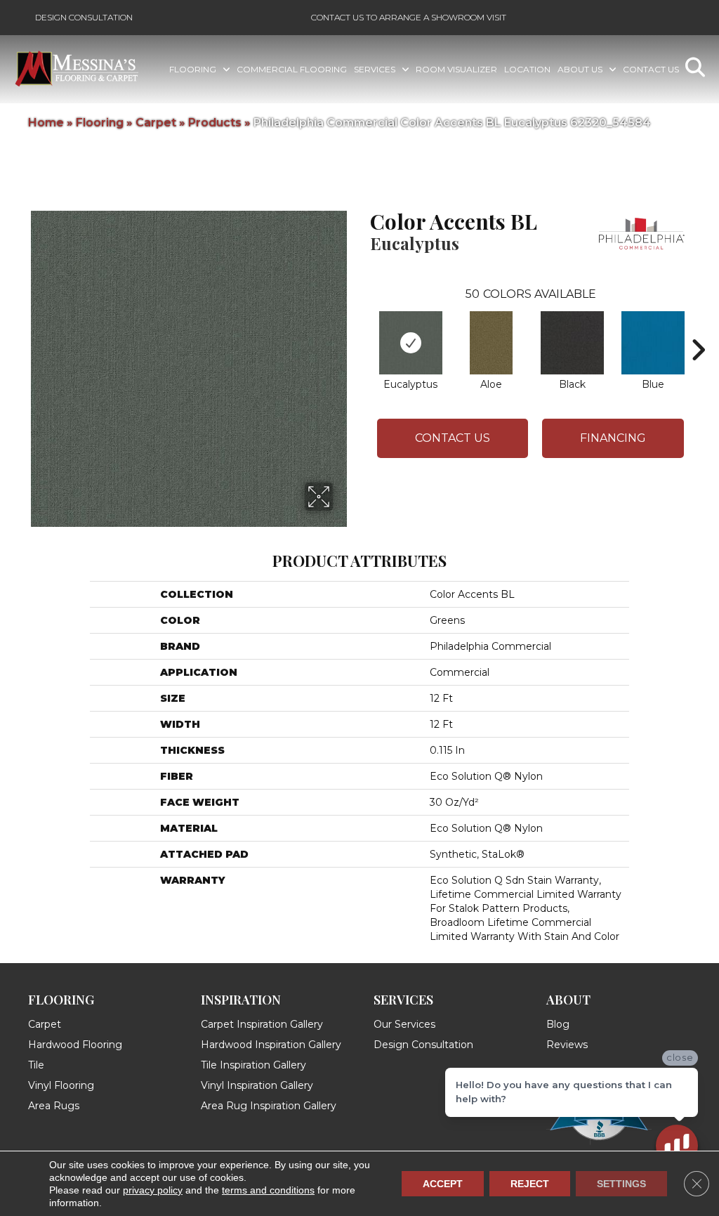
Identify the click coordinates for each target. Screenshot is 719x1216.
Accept (443, 1183)
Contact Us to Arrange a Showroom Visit (408, 17)
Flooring (100, 122)
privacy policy (153, 1190)
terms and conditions (268, 1190)
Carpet (156, 122)
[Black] (572, 343)
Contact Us (452, 438)
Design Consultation (84, 17)
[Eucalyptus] (411, 343)
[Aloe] (491, 343)
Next (697, 329)
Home (46, 122)
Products (215, 122)
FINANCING (613, 438)
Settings (621, 1183)
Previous (363, 329)
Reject (529, 1183)
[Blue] (653, 343)
